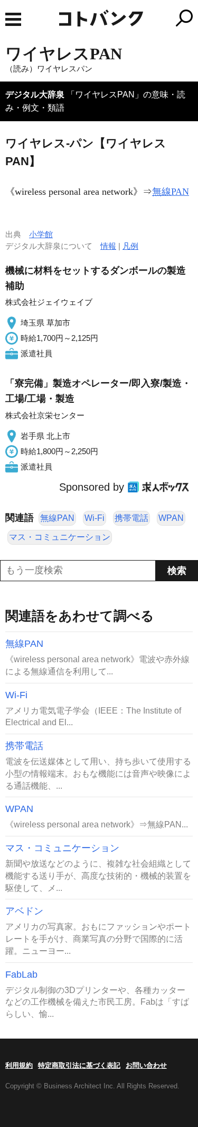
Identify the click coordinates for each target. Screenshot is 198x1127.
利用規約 (19, 1065)
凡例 (130, 245)
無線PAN (170, 191)
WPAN (171, 517)
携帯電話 (131, 517)
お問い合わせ (146, 1065)
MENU (13, 19)
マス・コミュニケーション (59, 537)
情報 (108, 245)
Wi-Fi (94, 517)
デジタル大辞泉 (34, 94)
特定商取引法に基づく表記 (79, 1065)
